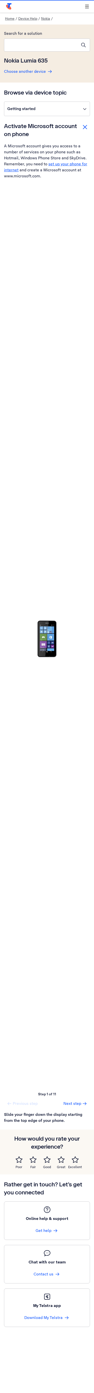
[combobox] (40, 45)
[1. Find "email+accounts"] (47, 639)
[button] (47, 109)
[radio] (19, 1160)
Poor (19, 1167)
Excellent (75, 1167)
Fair (33, 1167)
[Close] (85, 127)
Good (47, 1167)
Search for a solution (23, 33)
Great (61, 1167)
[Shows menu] (87, 7)
